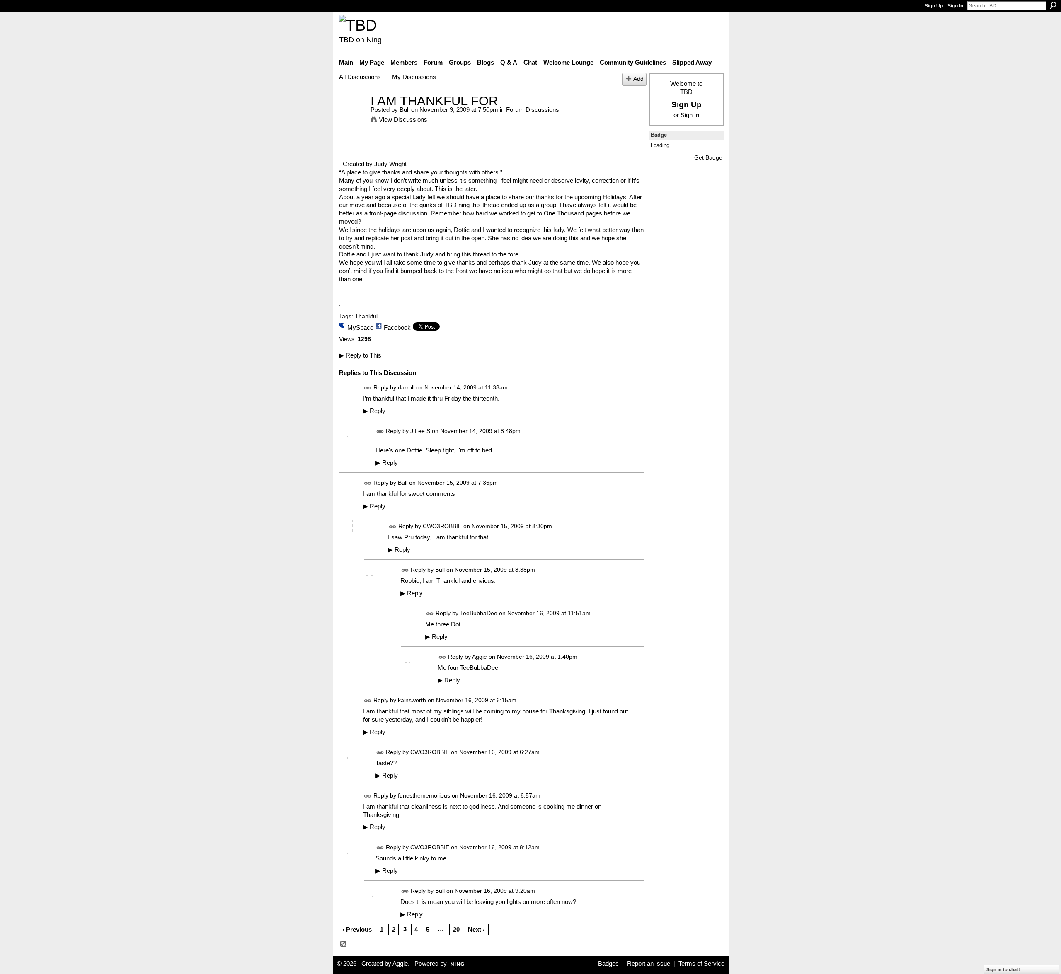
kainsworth (412, 700)
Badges (608, 963)
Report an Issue (648, 963)
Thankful (366, 316)
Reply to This (360, 355)
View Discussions (403, 119)
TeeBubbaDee (478, 613)
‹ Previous (357, 929)
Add (638, 79)
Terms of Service (701, 963)
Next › (476, 929)
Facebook (397, 327)
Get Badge (708, 157)
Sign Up (934, 6)
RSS (343, 944)
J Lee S (420, 431)
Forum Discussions (532, 109)
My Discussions (414, 76)
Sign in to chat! (1003, 969)
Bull (404, 109)
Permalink (368, 388)
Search (1053, 5)
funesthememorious (424, 795)
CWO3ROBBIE (442, 526)
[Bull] (352, 116)
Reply (374, 411)
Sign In (955, 6)
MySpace (360, 327)
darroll (406, 387)
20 (456, 929)
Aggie (479, 656)
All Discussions (360, 76)
